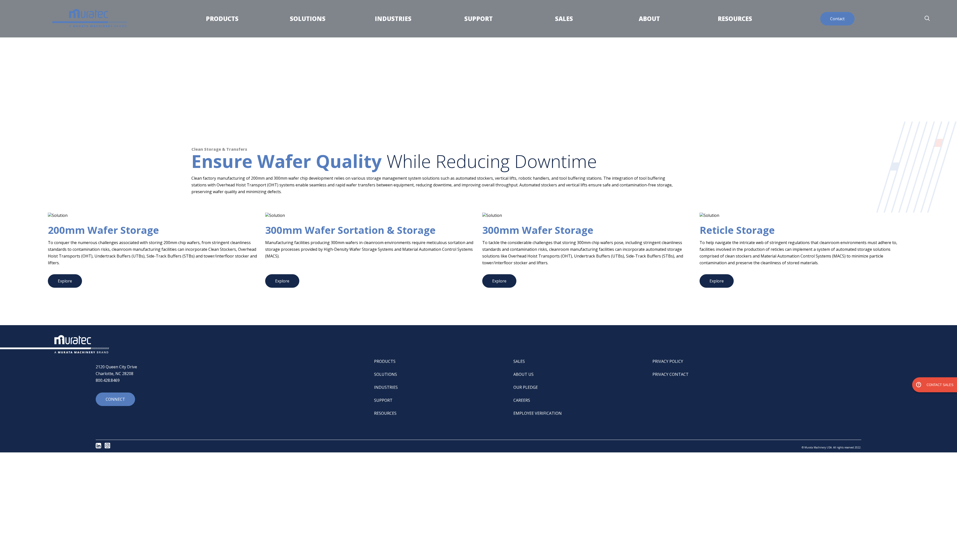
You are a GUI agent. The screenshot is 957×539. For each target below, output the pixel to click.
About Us (523, 374)
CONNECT (115, 399)
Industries (393, 18)
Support (478, 18)
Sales (564, 18)
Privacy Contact (670, 374)
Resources (734, 18)
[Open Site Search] (927, 18)
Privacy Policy (667, 361)
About (649, 18)
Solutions (307, 18)
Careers (521, 400)
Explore (65, 281)
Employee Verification (537, 413)
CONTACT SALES (935, 384)
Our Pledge (525, 387)
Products (222, 18)
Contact (837, 18)
